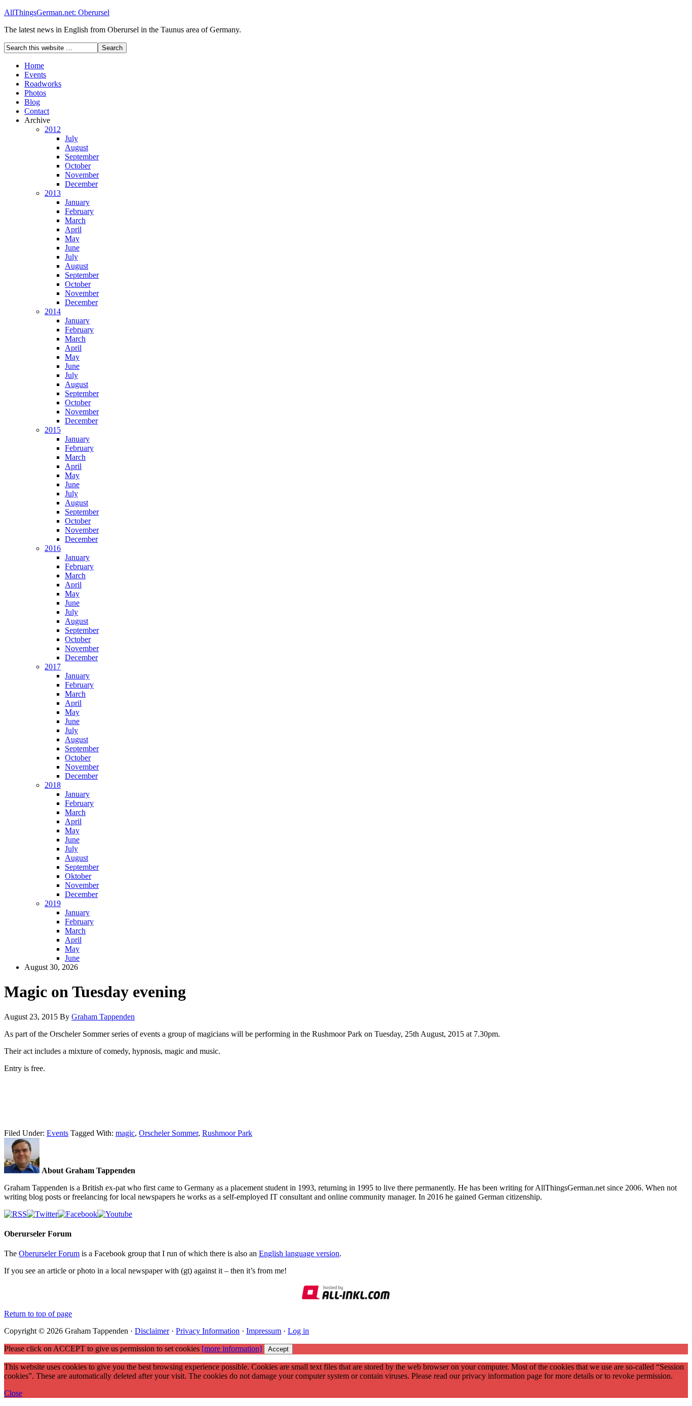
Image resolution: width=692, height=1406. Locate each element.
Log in (298, 1331)
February (79, 211)
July (71, 138)
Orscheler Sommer (168, 1133)
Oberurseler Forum (49, 1253)
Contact (36, 111)
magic (125, 1133)
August (76, 147)
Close (13, 1393)
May (72, 238)
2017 (53, 666)
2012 (53, 129)
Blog (32, 102)
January (77, 202)
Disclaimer (152, 1331)
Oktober (78, 876)
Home (34, 65)
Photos (35, 93)
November (82, 175)
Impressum (263, 1331)
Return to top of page (38, 1313)
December (81, 184)
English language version (299, 1253)
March (75, 220)
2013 (53, 193)
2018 (53, 785)
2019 (53, 903)
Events (35, 74)
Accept (278, 1349)
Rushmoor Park (227, 1133)
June (72, 247)
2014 (53, 311)
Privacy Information (208, 1331)
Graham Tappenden (103, 1016)
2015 (53, 429)
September (82, 156)
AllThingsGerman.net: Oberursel (56, 12)
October (78, 165)
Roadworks (42, 83)
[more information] (232, 1348)
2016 (53, 548)
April (73, 229)
